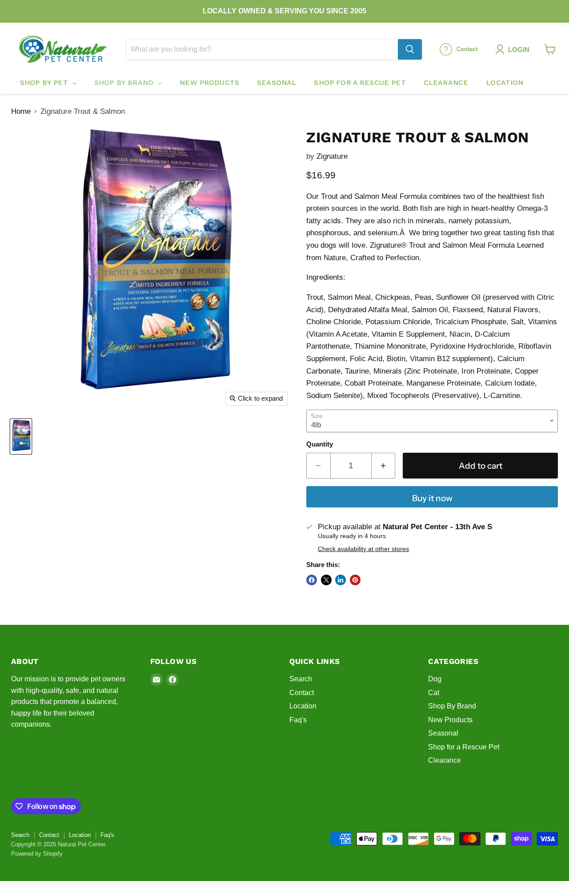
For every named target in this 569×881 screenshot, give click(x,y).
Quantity (319, 444)
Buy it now (432, 498)
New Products (450, 720)
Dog (434, 679)
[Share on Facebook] (311, 580)
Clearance (444, 760)
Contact (301, 692)
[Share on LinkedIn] (340, 580)
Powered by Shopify (37, 853)
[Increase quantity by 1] (384, 466)
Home (21, 111)
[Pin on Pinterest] (355, 580)
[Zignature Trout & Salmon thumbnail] (21, 436)
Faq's (298, 720)
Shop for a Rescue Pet (463, 747)
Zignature (332, 156)
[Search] (410, 49)
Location (303, 706)
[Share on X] (326, 580)
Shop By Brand (452, 706)
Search (300, 679)
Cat (433, 692)
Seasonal (443, 733)
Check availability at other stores (363, 549)
